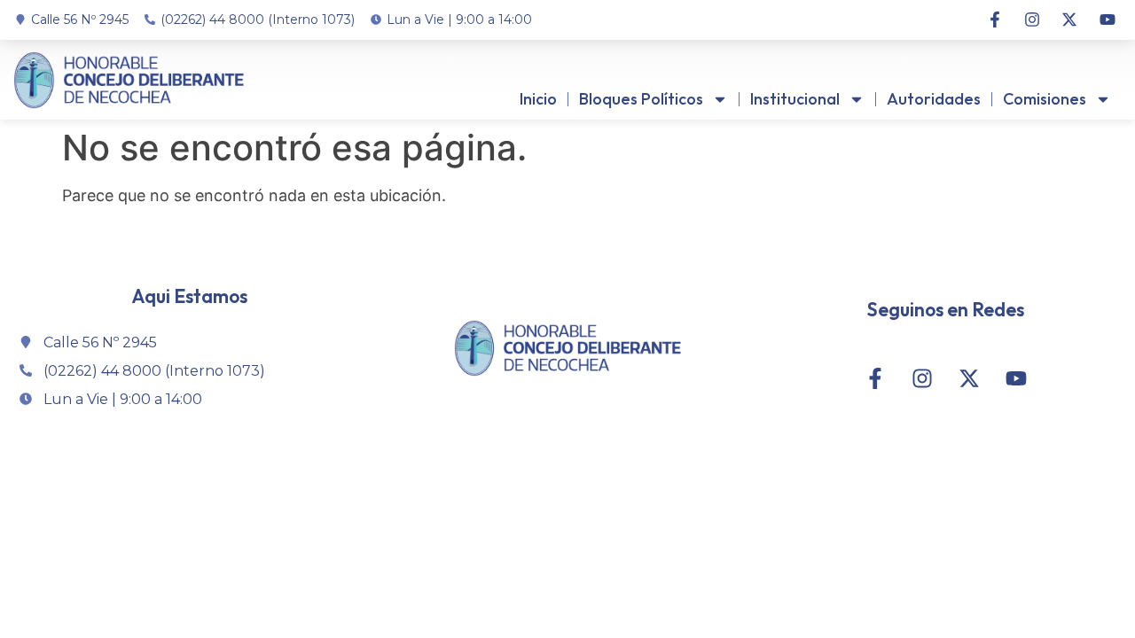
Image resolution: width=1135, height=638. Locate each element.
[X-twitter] (1069, 19)
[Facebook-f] (994, 19)
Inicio (538, 99)
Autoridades (934, 99)
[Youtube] (1107, 19)
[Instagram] (1032, 19)
